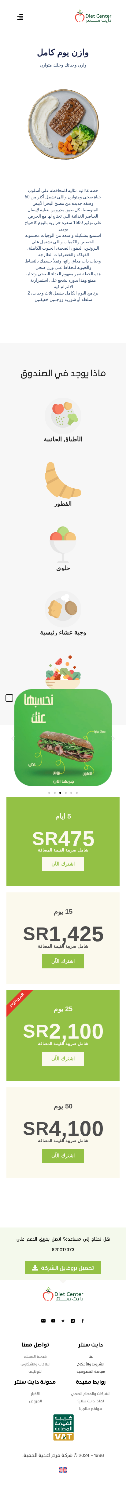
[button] (9, 698)
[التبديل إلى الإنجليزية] (63, 1470)
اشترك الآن (63, 863)
